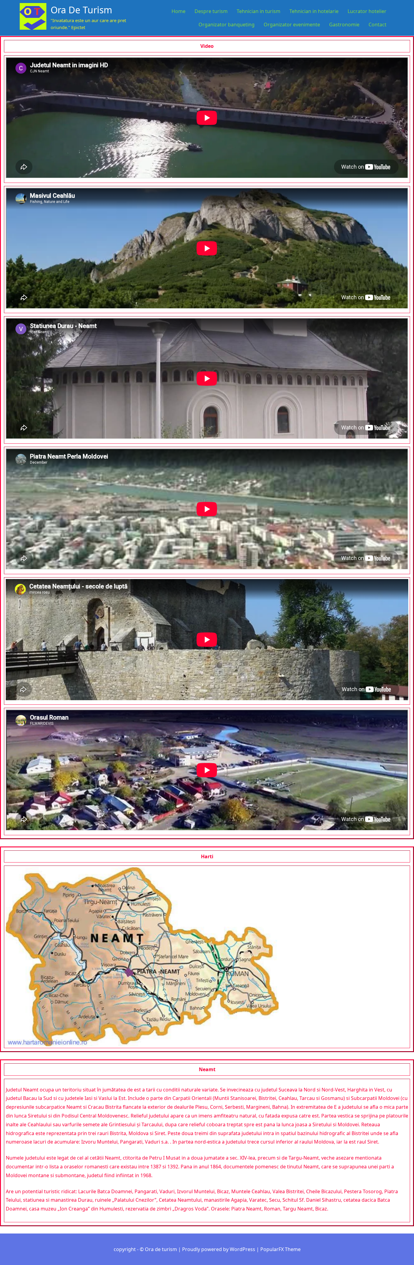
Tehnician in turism (258, 11)
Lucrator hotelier (367, 11)
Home (178, 11)
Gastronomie (344, 24)
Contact (377, 24)
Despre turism (211, 11)
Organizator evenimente (292, 24)
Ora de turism (81, 10)
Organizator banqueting (227, 24)
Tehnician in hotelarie (314, 11)
